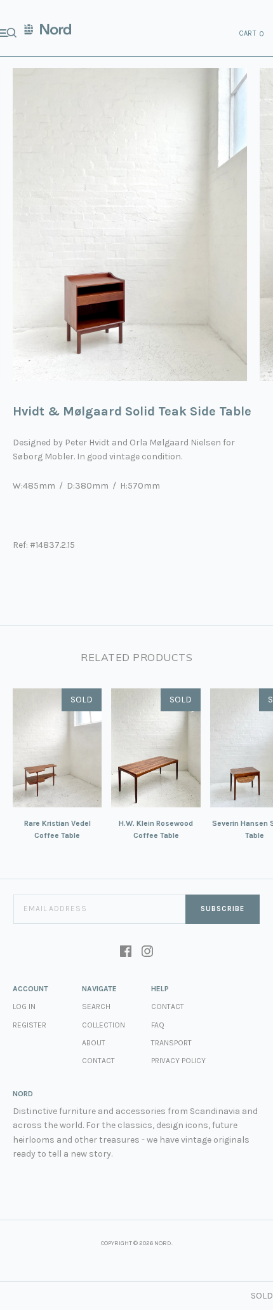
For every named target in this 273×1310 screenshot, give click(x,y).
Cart (252, 33)
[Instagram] (147, 952)
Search (96, 1006)
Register (29, 1025)
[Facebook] (125, 952)
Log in (24, 1006)
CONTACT (167, 1006)
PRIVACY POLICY (178, 1060)
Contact (98, 1060)
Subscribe (222, 909)
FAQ (157, 1025)
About (93, 1042)
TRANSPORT (171, 1042)
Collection (103, 1025)
